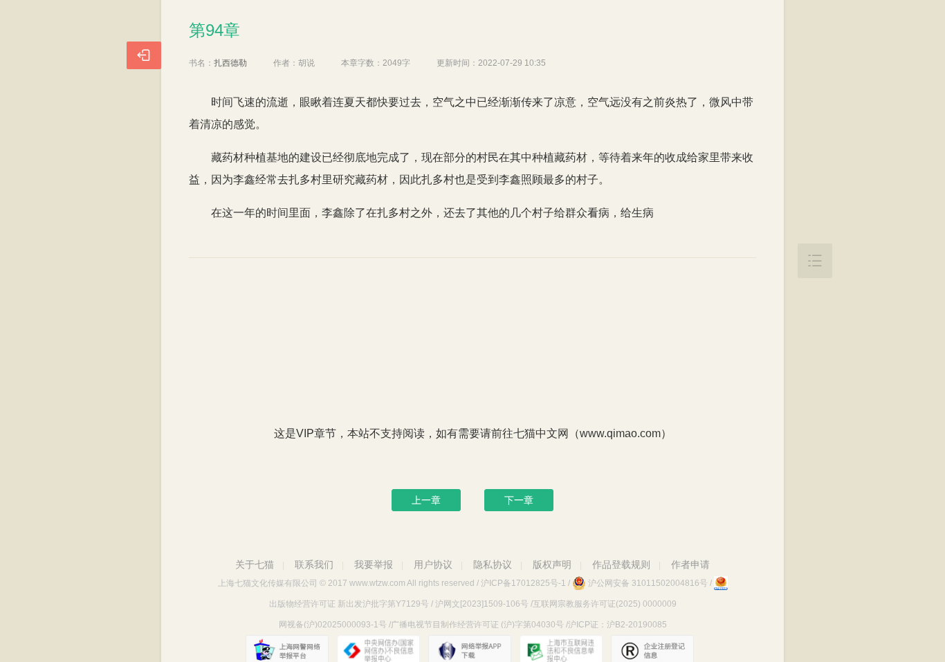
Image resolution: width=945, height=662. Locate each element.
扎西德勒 (230, 63)
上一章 (426, 500)
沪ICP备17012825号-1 (523, 583)
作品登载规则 (621, 564)
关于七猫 (254, 564)
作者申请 (690, 564)
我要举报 (373, 564)
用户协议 (433, 564)
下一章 (518, 500)
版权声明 (552, 564)
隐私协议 (492, 564)
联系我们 (314, 564)
